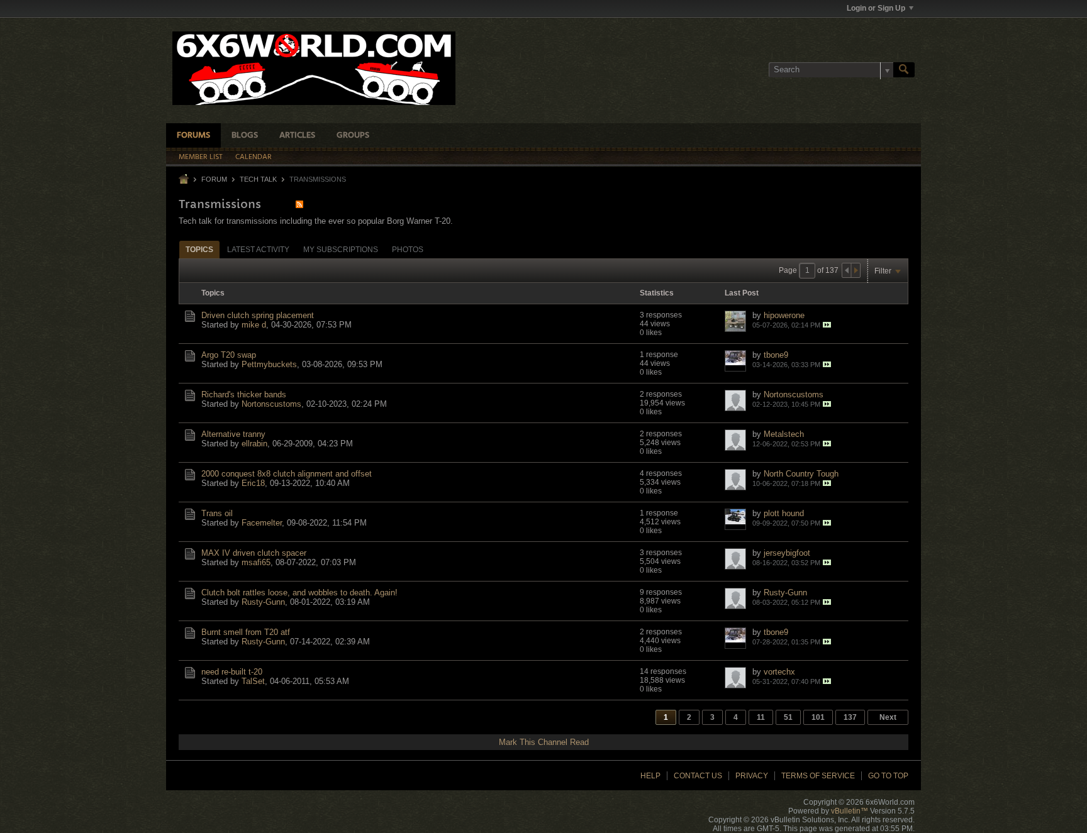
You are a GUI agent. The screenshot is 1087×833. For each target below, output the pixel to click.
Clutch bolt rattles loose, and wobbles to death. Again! (299, 592)
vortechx (779, 671)
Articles (297, 135)
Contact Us (698, 775)
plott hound (784, 513)
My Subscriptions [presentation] (340, 249)
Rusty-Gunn (263, 602)
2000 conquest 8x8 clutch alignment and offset (286, 473)
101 (818, 717)
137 (850, 717)
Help (650, 775)
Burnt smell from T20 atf (245, 632)
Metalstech (784, 434)
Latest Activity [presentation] (258, 249)
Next (887, 717)
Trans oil (217, 513)
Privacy (751, 775)
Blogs (244, 135)
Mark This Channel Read (544, 742)
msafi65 (256, 562)
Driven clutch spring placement (257, 315)
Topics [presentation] (199, 249)
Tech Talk (258, 179)
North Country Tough (801, 473)
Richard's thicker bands (243, 394)
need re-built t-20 (231, 671)
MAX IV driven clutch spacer (253, 553)
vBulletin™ (849, 811)
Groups (353, 135)
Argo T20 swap (228, 355)
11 (761, 717)
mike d (254, 324)
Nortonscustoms (271, 404)
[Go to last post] (827, 325)
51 (788, 717)
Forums (193, 135)
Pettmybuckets (269, 364)
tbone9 (776, 355)
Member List (201, 157)
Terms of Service (818, 775)
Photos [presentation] (407, 249)
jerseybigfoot (787, 553)
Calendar (253, 157)
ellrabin (254, 443)
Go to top (888, 775)
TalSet (253, 681)
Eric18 (253, 483)
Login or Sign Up (876, 8)
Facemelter (262, 522)
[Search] (904, 69)
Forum (214, 179)
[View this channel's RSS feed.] (299, 204)
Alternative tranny (233, 434)
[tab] (199, 249)
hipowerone (784, 315)
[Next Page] (855, 270)
